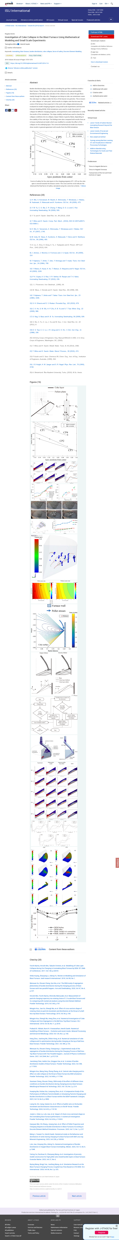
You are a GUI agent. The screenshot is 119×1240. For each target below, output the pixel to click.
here (112, 1237)
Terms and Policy (33, 1233)
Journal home (11, 20)
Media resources (56, 1233)
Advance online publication (32, 20)
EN (106, 3)
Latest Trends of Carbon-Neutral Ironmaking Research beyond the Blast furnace (101, 125)
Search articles (10, 1233)
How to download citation (99, 62)
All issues (50, 20)
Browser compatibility (81, 1227)
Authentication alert (100, 96)
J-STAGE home (9, 26)
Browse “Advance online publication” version (23, 68)
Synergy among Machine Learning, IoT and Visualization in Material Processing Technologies (101, 142)
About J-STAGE (31, 3)
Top (58, 1216)
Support (57, 3)
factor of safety (58, 51)
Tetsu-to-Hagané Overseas (98, 169)
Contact (76, 1233)
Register (101, 1232)
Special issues (77, 20)
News (53, 1225)
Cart (100, 3)
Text (94, 58)
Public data (31, 1230)
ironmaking (16, 51)
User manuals (78, 1225)
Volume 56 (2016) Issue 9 (36, 26)
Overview (31, 1225)
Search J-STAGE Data (12, 1236)
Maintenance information (59, 1227)
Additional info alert (100, 89)
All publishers (9, 1230)
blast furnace (24, 51)
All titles (7, 1225)
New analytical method (97, 137)
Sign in (94, 3)
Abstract (9, 86)
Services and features (35, 1227)
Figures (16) (10, 93)
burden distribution (36, 51)
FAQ (75, 1230)
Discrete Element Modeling (72, 51)
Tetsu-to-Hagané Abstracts (98, 166)
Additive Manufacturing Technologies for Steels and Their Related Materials (101, 150)
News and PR (45, 3)
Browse (19, 3)
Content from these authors (15, 96)
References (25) (11, 89)
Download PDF (99, 36)
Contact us (95, 66)
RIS (94, 44)
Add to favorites (98, 85)
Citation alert (97, 92)
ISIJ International (21, 26)
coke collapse (47, 51)
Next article (77, 1196)
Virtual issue (63, 20)
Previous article (39, 1196)
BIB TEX (95, 52)
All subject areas (10, 1227)
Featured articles (93, 20)
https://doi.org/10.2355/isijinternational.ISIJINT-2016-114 (29, 63)
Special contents (56, 1230)
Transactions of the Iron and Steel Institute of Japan (100, 174)
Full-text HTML (97, 32)
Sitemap (76, 1236)
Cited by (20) (10, 100)
